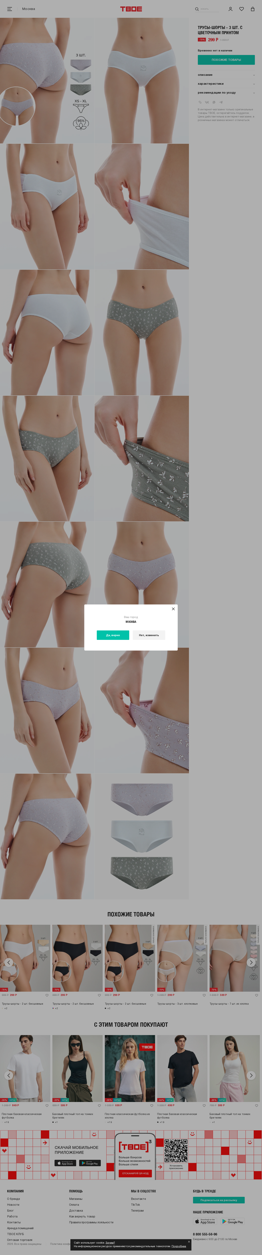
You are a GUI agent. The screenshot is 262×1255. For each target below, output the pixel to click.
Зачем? (110, 1243)
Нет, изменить (149, 635)
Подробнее (179, 1246)
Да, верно (113, 635)
